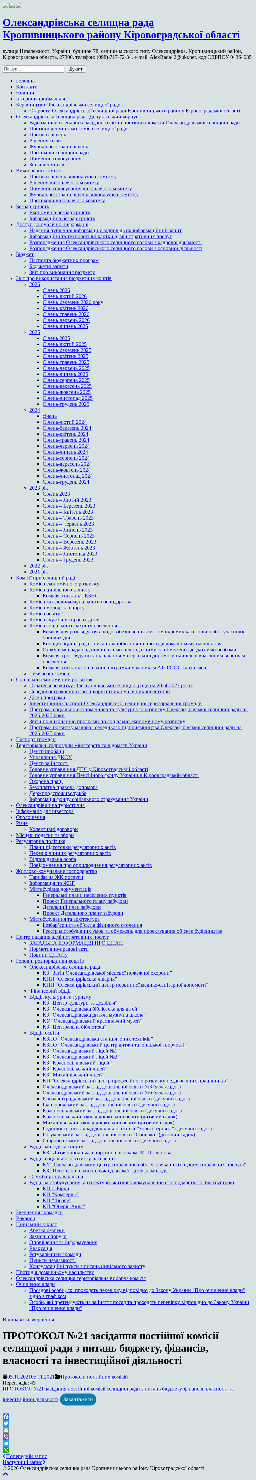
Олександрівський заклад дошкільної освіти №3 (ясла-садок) (112, 1086)
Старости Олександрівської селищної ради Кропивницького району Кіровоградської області (134, 110)
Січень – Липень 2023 (68, 530)
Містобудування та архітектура (64, 919)
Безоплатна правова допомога (63, 787)
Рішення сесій (45, 140)
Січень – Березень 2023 (69, 506)
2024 (34, 410)
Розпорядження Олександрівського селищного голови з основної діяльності (115, 248)
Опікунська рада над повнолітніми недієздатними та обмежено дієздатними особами (139, 649)
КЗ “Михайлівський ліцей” (73, 1074)
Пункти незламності (52, 1260)
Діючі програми (47, 697)
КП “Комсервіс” (61, 1194)
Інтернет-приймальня (40, 98)
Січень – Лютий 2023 (67, 500)
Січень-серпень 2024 (66, 458)
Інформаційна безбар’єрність (62, 218)
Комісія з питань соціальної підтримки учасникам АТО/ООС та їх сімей (124, 667)
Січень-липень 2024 (65, 452)
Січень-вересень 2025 (67, 386)
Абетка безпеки (47, 1230)
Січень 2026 (56, 290)
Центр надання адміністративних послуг (62, 937)
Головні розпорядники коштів (50, 961)
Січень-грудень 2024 (66, 482)
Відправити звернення (28, 1319)
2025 (34, 332)
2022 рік (38, 566)
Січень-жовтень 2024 (67, 470)
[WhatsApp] (128, 1450)
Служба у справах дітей (56, 1176)
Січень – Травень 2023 (68, 518)
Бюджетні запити (48, 266)
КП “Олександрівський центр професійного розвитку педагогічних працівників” (135, 1080)
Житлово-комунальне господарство (56, 871)
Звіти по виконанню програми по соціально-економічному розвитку (107, 721)
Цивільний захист (36, 1224)
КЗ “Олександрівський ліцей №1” (81, 1051)
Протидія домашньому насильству (55, 1272)
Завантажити (78, 1399)
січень (50, 416)
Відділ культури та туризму (60, 997)
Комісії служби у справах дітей (64, 619)
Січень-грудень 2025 (66, 404)
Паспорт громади (36, 739)
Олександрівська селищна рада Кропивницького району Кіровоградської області (121, 28)
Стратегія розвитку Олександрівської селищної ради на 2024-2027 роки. (111, 685)
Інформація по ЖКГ (52, 883)
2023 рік (38, 488)
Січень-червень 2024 (66, 446)
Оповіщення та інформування (63, 1242)
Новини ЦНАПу (48, 955)
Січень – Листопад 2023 (70, 554)
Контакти (27, 86)
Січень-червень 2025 (66, 368)
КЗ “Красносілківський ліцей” (77, 1063)
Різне (22, 823)
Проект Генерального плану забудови (85, 901)
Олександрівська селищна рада (64, 967)
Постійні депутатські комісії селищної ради (78, 128)
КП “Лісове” (57, 1200)
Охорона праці (46, 781)
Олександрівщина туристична (50, 805)
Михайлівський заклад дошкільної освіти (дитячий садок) (108, 1122)
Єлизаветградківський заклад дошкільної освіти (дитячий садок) (116, 1098)
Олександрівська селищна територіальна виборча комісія (81, 1278)
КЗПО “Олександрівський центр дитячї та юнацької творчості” (115, 1045)
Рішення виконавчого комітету (64, 182)
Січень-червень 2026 (66, 320)
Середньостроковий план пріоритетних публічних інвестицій (99, 691)
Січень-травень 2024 (66, 440)
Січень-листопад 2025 (68, 398)
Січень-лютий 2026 (65, 296)
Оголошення (30, 817)
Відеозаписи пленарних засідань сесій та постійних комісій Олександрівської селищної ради (134, 122)
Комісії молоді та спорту (57, 607)
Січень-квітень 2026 (65, 308)
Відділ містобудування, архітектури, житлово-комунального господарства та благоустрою (131, 1182)
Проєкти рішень (47, 134)
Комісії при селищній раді (45, 577)
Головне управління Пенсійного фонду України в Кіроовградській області (114, 775)
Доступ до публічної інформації (52, 224)
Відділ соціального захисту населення (72, 1158)
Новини (25, 92)
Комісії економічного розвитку (64, 583)
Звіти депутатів (46, 164)
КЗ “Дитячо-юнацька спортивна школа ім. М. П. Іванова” (108, 1152)
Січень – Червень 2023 (68, 524)
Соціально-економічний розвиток (54, 679)
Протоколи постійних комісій (94, 1377)
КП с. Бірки (56, 1188)
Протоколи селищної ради (59, 152)
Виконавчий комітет (39, 170)
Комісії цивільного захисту (60, 589)
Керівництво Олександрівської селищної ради (68, 104)
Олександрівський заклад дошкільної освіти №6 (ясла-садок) (112, 1092)
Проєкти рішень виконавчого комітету (73, 176)
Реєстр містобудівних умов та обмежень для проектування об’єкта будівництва (132, 931)
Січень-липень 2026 (65, 326)
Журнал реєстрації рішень (58, 146)
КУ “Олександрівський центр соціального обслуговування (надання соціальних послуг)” (144, 1164)
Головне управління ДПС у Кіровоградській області (88, 769)
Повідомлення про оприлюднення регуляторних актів (90, 865)
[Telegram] (128, 1443)
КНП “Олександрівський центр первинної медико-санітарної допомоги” (125, 985)
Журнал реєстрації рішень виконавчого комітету (84, 194)
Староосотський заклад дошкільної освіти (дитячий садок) (109, 1140)
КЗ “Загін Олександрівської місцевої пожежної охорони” (107, 973)
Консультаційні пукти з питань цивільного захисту (87, 1266)
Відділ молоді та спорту (56, 1146)
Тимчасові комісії (49, 673)
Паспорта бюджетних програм (64, 260)
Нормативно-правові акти (59, 949)
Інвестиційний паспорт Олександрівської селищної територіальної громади (115, 703)
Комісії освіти (45, 613)
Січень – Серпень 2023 (69, 536)
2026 (34, 284)
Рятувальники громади (55, 1254)
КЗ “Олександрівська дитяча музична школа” (94, 1015)
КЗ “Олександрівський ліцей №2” (81, 1057)
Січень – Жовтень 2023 (69, 548)
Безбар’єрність (32, 206)
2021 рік (38, 572)
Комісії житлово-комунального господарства (80, 601)
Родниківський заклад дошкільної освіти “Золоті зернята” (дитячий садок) (127, 1128)
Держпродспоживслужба (57, 793)
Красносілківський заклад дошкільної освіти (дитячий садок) (112, 1110)
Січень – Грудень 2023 (68, 560)
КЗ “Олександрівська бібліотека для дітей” (91, 1009)
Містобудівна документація (60, 889)
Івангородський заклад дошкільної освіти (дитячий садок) (109, 1104)
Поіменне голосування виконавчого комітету (80, 188)
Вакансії (25, 1218)
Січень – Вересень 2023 (69, 542)
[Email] (128, 1430)
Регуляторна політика (40, 841)
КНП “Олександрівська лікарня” (80, 979)
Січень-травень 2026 (66, 314)
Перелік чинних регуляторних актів (70, 853)
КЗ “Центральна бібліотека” (74, 1027)
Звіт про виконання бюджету (62, 272)
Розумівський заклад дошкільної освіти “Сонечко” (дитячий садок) (119, 1134)
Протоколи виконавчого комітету (67, 200)
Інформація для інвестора (45, 811)
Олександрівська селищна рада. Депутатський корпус (77, 116)
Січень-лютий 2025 (65, 344)
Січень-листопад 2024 (68, 476)
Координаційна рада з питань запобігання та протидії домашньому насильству (132, 643)
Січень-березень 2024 (67, 428)
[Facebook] (128, 1416)
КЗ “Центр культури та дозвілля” (80, 1003)
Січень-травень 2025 (66, 362)
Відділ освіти (44, 1033)
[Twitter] (128, 1423)
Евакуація (40, 1248)
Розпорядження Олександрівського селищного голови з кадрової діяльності (115, 242)
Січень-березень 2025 (67, 350)
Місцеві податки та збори (45, 835)
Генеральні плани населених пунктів (85, 895)
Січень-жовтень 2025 (67, 392)
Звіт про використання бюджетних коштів (64, 278)
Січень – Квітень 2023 (68, 512)
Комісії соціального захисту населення (73, 625)
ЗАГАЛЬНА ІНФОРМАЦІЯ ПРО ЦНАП (76, 943)
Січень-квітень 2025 (65, 356)
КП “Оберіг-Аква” (64, 1206)
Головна (25, 80)
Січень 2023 (56, 494)
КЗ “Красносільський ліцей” (75, 1068)
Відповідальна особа (52, 859)
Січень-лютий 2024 (65, 422)
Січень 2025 (56, 338)
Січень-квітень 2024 (65, 434)
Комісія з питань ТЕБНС (71, 595)
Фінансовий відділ (50, 991)
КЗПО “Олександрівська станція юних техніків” (98, 1039)
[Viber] (128, 1436)
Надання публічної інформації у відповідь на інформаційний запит (105, 230)
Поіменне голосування (55, 158)
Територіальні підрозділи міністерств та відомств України (81, 745)
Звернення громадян (39, 1212)
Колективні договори (53, 829)
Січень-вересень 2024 (67, 464)
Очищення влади (35, 1284)
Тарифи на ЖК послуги (56, 877)
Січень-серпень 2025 (66, 380)
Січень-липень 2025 (65, 374)
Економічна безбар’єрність (59, 212)
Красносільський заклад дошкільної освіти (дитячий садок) (110, 1116)
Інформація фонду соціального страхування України (88, 799)
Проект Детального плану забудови (83, 913)
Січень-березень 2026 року (73, 302)
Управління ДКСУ (50, 757)
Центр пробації (46, 751)
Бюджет (25, 254)
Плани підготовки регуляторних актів (72, 847)
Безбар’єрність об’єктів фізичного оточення (92, 925)
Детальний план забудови (72, 907)
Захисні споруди (48, 1236)
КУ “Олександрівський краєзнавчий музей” (92, 1021)
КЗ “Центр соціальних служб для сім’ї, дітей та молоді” (106, 1170)
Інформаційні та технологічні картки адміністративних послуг (100, 236)
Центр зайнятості (49, 763)
